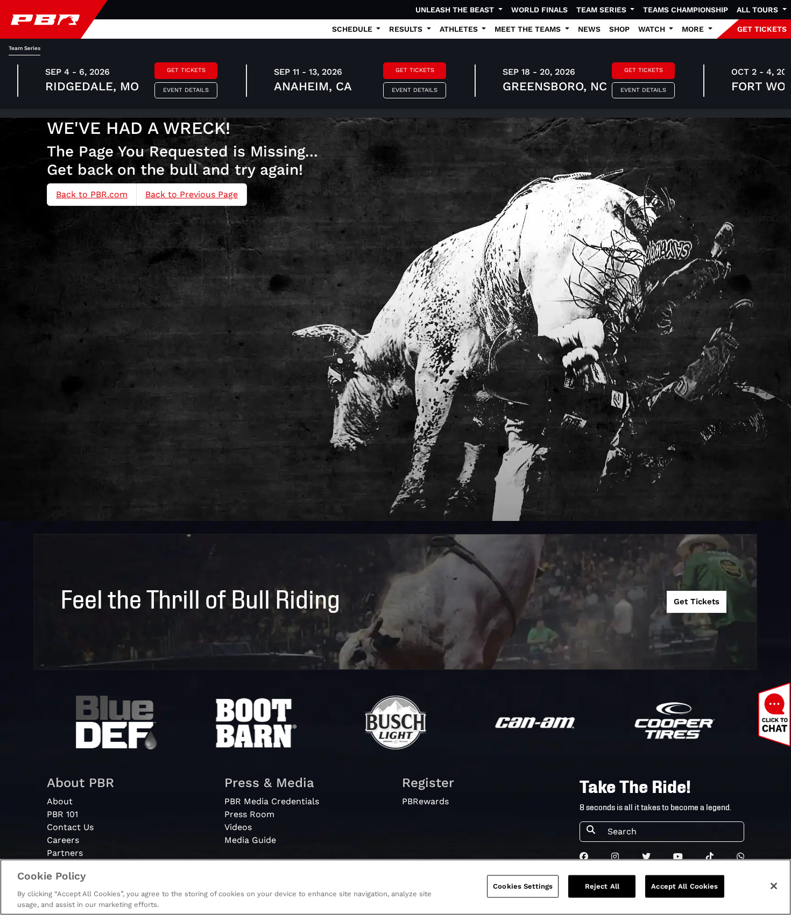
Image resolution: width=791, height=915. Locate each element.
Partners (65, 853)
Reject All (602, 886)
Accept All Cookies (684, 886)
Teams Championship (685, 9)
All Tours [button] (758, 9)
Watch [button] (652, 29)
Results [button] (407, 29)
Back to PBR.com (92, 194)
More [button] (694, 29)
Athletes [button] (460, 29)
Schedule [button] (353, 29)
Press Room (249, 814)
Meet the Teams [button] (529, 29)
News (589, 29)
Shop (619, 29)
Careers (63, 840)
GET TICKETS (762, 29)
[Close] (774, 886)
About (60, 801)
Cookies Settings (523, 886)
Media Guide (250, 840)
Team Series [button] (602, 9)
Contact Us (70, 827)
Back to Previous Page (191, 194)
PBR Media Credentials (271, 801)
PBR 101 (62, 814)
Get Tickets (186, 70)
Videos (238, 827)
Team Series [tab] (24, 48)
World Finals (539, 9)
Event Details (186, 90)
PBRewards (425, 801)
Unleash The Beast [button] (455, 9)
